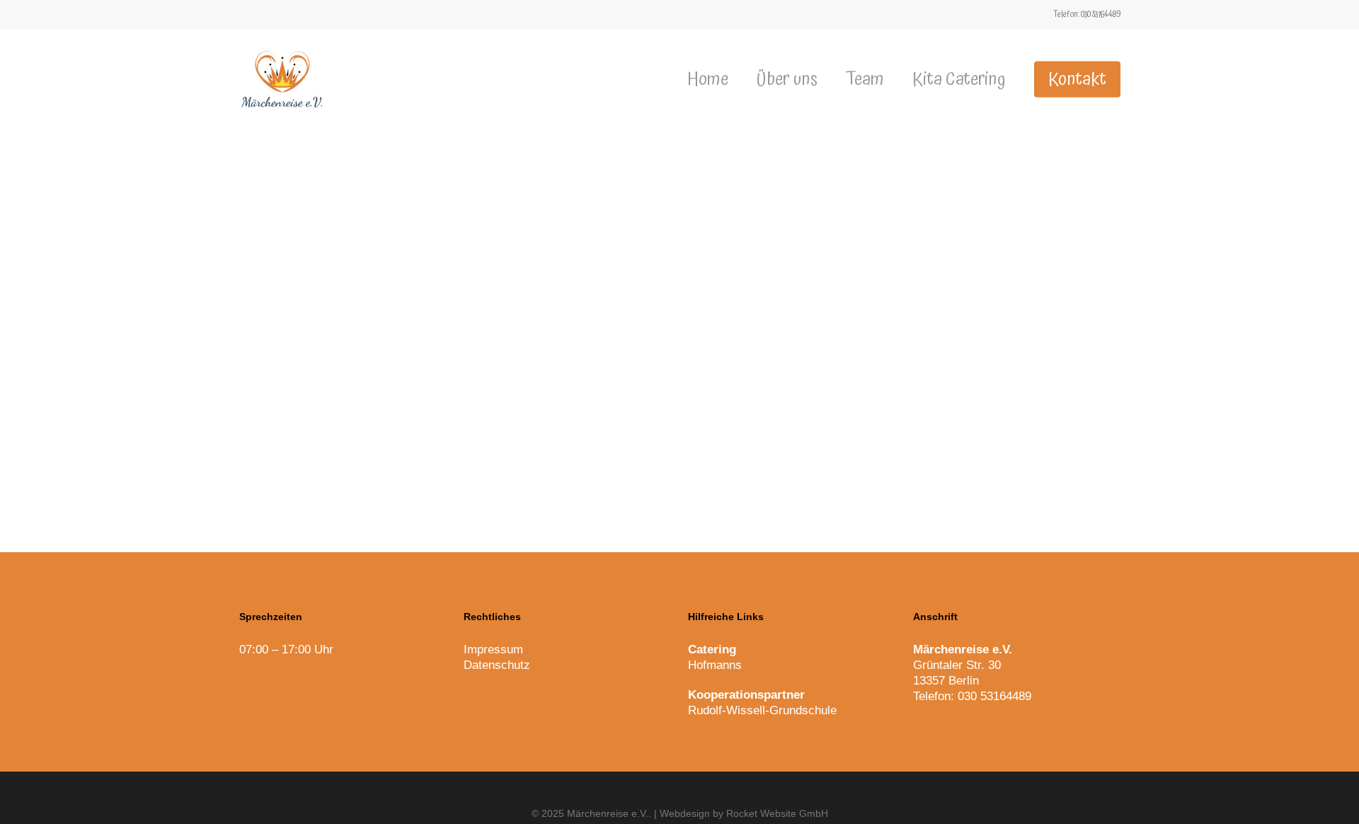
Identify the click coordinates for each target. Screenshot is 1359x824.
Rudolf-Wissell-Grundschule (762, 710)
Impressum (493, 649)
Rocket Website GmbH (777, 813)
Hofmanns (715, 665)
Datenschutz (497, 665)
